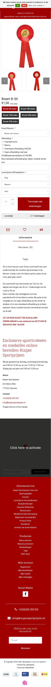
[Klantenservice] (8, 230)
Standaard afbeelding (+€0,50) (18, 149)
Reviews (25, 247)
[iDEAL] (44, 674)
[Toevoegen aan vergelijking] (42, 230)
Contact (25, 497)
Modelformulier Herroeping (25, 514)
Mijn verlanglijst (25, 577)
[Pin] (25, 674)
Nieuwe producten (25, 544)
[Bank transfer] (6, 674)
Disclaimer (25, 524)
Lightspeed (30, 665)
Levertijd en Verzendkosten (25, 500)
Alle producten (25, 540)
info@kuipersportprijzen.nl (14, 402)
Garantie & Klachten (25, 507)
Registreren (25, 567)
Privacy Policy (25, 521)
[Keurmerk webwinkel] (25, 683)
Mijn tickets (25, 574)
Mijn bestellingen (25, 570)
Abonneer (25, 648)
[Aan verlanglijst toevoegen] (25, 230)
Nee (24, 5)
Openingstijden (25, 494)
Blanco (7, 145)
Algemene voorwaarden (25, 517)
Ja (18, 5)
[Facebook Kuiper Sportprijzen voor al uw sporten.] (25, 594)
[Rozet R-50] (25, 45)
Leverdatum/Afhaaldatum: (13, 172)
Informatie (25, 237)
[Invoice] (15, 674)
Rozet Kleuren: (8, 128)
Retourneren (25, 510)
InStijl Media (29, 668)
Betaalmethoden (25, 504)
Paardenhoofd (11, 142)
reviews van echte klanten (25, 527)
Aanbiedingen (25, 547)
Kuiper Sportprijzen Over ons (25, 490)
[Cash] (34, 674)
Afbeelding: (7, 138)
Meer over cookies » (36, 5)
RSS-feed (25, 554)
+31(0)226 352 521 (11, 398)
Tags (25, 259)
